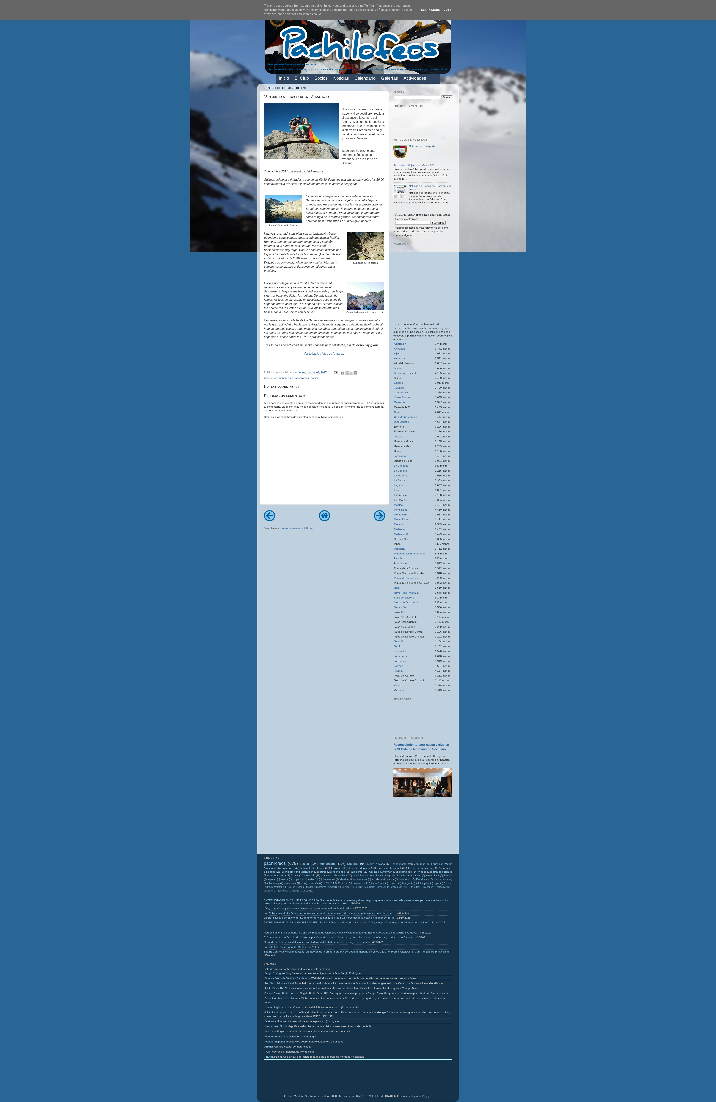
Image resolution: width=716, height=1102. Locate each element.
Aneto (397, 368)
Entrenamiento (360, 883)
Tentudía (399, 641)
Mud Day (415, 887)
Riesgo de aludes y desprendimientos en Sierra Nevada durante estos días (308, 908)
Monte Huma (401, 519)
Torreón (398, 665)
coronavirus (443, 887)
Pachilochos (422, 879)
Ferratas (336, 867)
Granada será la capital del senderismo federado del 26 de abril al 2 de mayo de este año (317, 942)
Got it (448, 10)
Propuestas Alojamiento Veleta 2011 (414, 165)
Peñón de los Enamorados (409, 553)
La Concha (400, 470)
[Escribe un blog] (347, 373)
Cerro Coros (401, 402)
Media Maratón (274, 887)
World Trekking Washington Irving (371, 875)
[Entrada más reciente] (269, 520)
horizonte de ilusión (312, 867)
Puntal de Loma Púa (406, 577)
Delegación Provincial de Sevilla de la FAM (385, 887)
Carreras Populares (420, 867)
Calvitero (399, 387)
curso (323, 871)
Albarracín (400, 343)
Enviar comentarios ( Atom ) (297, 528)
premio (295, 891)
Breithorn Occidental (406, 373)
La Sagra (399, 480)
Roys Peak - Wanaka (406, 592)
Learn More (430, 10)
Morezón (399, 524)
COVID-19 (328, 883)
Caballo (398, 382)
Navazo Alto (401, 538)
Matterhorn (341, 875)
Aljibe (397, 353)
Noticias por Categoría (422, 146)
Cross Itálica (441, 879)
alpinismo (356, 871)
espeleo (272, 879)
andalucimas (360, 879)
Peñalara (399, 548)
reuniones (339, 871)
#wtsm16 (313, 879)
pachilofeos (302, 377)
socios (314, 377)
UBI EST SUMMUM (380, 871)
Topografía (407, 883)
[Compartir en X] (351, 373)
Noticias (352, 864)
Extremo (448, 883)
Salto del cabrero (404, 597)
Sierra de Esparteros (406, 602)
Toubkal (398, 670)
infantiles (288, 867)
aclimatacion (277, 875)
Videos (422, 871)
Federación (329, 879)
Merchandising (272, 883)
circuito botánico (442, 871)
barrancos (415, 875)
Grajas (398, 436)
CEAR (344, 887)
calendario (309, 875)
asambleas (405, 871)
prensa (390, 879)
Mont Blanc (400, 509)
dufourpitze (423, 883)
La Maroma (401, 475)
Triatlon (309, 887)
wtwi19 (333, 887)
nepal (436, 883)
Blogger (426, 1096)
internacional (432, 875)
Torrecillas (400, 661)
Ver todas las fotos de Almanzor (324, 353)
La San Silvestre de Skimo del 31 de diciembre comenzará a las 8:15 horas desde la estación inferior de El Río (329, 917)
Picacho (398, 558)
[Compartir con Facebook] (355, 373)
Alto (401, 392)
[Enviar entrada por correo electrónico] (335, 372)
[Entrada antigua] (379, 520)
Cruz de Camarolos (405, 416)
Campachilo (405, 879)
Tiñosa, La (400, 651)
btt (302, 883)
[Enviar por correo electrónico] (342, 373)
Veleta (397, 685)
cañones (428, 887)
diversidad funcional (389, 867)
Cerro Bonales (402, 397)
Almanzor (399, 358)
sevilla (284, 879)
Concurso (343, 883)
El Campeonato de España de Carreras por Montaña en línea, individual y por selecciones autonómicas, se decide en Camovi (338, 937)
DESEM (356, 887)
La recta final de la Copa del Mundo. (285, 946)
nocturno (321, 887)
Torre (402, 656)
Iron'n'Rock (378, 883)
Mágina (398, 504)
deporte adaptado (359, 867)
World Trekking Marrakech (297, 871)
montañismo (286, 377)
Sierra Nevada (376, 863)
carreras (325, 875)
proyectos (298, 879)
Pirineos (393, 883)
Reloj (397, 587)
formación (313, 883)
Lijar (396, 490)
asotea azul (290, 883)
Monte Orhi (400, 514)
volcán (306, 891)
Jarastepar (400, 455)
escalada (377, 879)
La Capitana (401, 465)
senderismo (399, 863)
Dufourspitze (401, 421)
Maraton (344, 879)
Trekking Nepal (294, 887)
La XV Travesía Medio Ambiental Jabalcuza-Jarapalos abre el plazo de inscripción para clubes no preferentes (328, 912)
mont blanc (282, 891)
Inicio (284, 78)
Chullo (397, 412)
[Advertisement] (422, 826)
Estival (294, 875)
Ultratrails (400, 875)
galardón (268, 891)
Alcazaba (399, 348)
